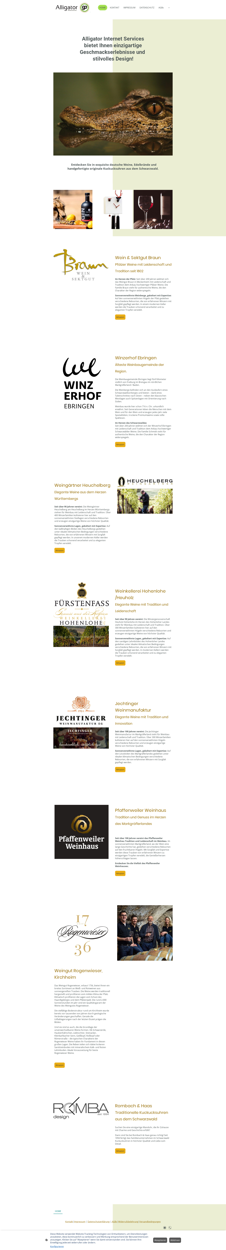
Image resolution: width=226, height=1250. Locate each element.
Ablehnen (175, 1240)
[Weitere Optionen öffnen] (169, 7)
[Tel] (170, 1227)
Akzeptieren (160, 1240)
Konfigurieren (57, 1246)
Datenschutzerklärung (99, 1221)
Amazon (120, 317)
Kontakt (69, 1221)
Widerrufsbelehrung (128, 1221)
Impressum (79, 1221)
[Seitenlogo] (72, 7)
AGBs (114, 1221)
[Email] (164, 1227)
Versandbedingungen (150, 1221)
